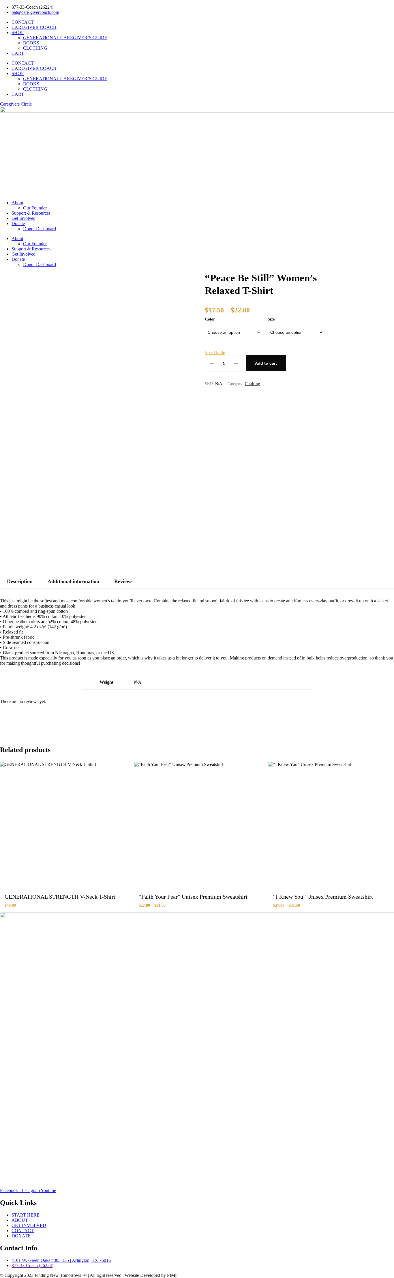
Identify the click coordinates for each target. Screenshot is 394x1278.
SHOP (18, 32)
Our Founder (35, 207)
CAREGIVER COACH (34, 27)
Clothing (252, 384)
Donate (18, 223)
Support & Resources (31, 213)
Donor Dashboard (39, 228)
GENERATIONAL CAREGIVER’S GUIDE (65, 37)
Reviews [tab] (123, 581)
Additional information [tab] (73, 581)
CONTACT (23, 22)
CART (18, 53)
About (17, 202)
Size (271, 319)
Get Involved (23, 218)
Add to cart (266, 363)
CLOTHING (35, 48)
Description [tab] (20, 581)
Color (210, 319)
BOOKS (31, 42)
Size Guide (215, 352)
